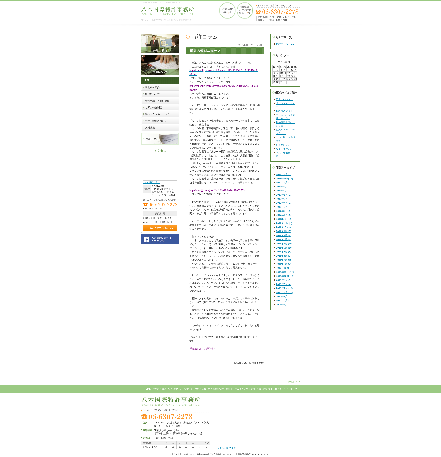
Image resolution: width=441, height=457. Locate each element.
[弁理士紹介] (160, 53)
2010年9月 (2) (283, 280)
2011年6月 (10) (284, 243)
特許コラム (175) (285, 44)
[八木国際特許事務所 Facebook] (160, 243)
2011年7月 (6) (283, 239)
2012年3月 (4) (283, 207)
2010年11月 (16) (285, 272)
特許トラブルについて (237, 389)
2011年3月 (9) (283, 255)
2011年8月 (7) (283, 235)
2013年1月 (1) (283, 194)
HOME (147, 389)
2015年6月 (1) (283, 174)
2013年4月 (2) (283, 186)
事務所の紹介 (159, 389)
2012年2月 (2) (283, 211)
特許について (175, 389)
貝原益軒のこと (284, 144)
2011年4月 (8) (283, 251)
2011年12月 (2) (284, 219)
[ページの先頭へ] (293, 382)
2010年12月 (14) (285, 268)
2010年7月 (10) (284, 288)
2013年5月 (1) (283, 182)
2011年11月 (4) (284, 223)
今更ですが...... (284, 148)
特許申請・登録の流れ (195, 389)
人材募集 (277, 389)
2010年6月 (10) (284, 292)
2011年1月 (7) (283, 263)
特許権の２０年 (284, 111)
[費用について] (160, 74)
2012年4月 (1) (283, 202)
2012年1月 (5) (283, 215)
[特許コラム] (160, 144)
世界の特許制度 (216, 389)
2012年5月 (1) (283, 198)
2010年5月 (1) (283, 296)
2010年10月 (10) (285, 276)
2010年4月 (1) (283, 300)
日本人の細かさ (284, 99)
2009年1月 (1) (283, 304)
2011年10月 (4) (284, 227)
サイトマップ (290, 389)
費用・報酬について (260, 389)
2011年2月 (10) (284, 260)
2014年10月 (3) (284, 178)
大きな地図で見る (151, 182)
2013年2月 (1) (283, 190)
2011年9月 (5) (283, 231)
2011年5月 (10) (284, 247)
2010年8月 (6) (283, 284)
